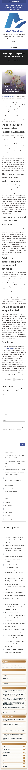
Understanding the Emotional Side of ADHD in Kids (14, 637)
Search (13, 41)
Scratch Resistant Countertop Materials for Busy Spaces (14, 651)
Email (5, 414)
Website (5, 420)
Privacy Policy (8, 519)
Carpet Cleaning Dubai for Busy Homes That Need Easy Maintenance (14, 644)
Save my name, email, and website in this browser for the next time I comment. (13, 428)
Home (7, 5)
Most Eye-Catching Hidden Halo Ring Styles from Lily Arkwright (14, 490)
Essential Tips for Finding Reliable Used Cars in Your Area (14, 600)
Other (17, 9)
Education (8, 7)
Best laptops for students (20, 379)
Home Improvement (7, 752)
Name (5, 409)
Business (20, 5)
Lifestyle (12, 9)
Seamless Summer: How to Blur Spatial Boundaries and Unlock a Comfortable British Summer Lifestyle (15, 472)
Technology (5, 755)
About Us (7, 502)
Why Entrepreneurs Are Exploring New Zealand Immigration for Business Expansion (15, 607)
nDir (15, 86)
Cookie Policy (8, 512)
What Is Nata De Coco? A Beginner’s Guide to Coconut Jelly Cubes (15, 586)
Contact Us (13, 5)
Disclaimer (7, 515)
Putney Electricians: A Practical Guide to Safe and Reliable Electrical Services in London (15, 464)
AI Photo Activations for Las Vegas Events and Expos (15, 625)
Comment (6, 394)
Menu (15, 47)
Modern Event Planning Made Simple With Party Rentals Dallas (15, 594)
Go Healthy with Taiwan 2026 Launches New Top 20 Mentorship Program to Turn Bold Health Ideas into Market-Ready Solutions (15, 481)
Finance (4, 760)
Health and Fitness (18, 7)
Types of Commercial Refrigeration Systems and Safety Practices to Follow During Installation (15, 616)
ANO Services (14, 31)
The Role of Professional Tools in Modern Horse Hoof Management (15, 631)
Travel (4, 758)
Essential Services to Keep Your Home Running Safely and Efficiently (14, 456)
